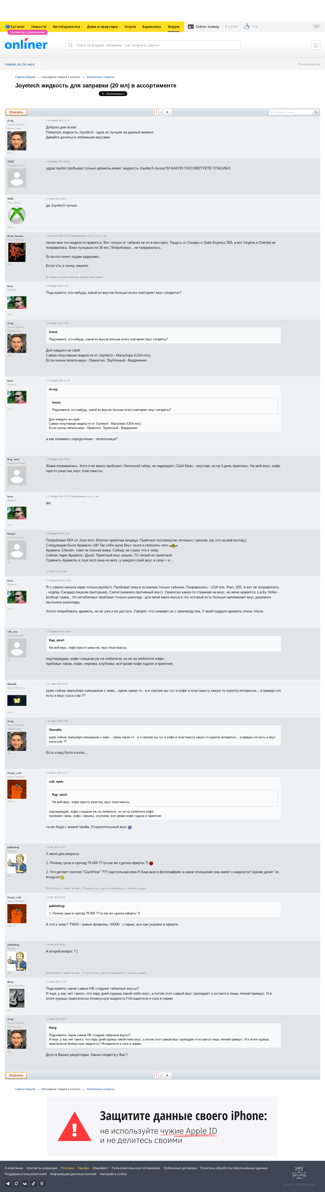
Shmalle (11, 684)
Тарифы (83, 1168)
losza (10, 286)
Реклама (67, 1168)
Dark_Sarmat (15, 235)
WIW (10, 198)
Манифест (100, 1168)
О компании (14, 1168)
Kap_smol (13, 459)
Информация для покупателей (73, 1174)
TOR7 (11, 161)
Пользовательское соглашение (136, 1168)
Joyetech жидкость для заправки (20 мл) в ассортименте (95, 85)
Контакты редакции (42, 1168)
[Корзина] (315, 45)
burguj (11, 533)
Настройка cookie (113, 1174)
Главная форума (25, 77)
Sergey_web (14, 772)
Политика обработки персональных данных (234, 1168)
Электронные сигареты (100, 77)
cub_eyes (12, 631)
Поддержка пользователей (26, 1174)
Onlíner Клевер (207, 26)
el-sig (10, 120)
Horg (10, 981)
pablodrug (13, 847)
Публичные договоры (180, 1168)
